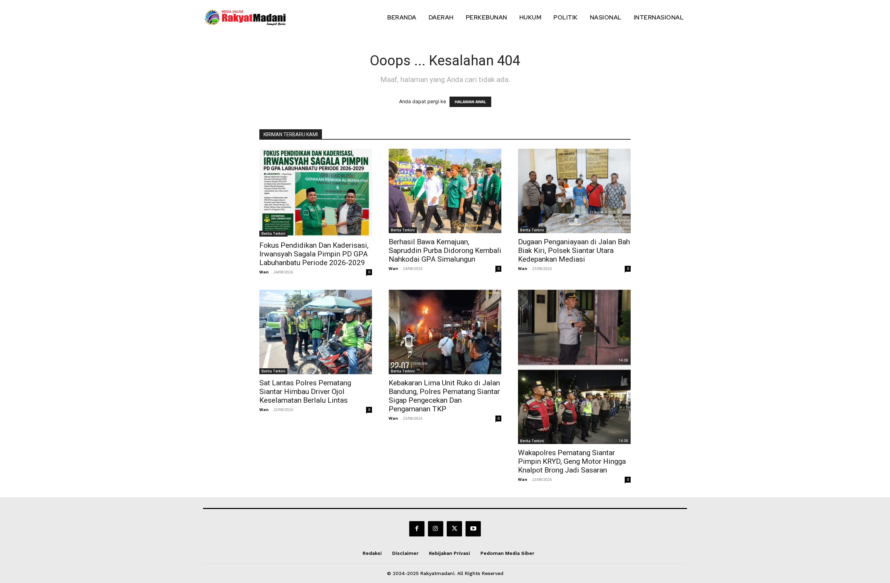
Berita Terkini (273, 233)
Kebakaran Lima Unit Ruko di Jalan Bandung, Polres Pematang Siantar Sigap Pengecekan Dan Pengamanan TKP (444, 396)
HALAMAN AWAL (470, 101)
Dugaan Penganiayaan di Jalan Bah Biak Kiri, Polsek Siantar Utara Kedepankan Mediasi (574, 250)
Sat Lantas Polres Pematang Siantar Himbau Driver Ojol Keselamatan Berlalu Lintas (305, 391)
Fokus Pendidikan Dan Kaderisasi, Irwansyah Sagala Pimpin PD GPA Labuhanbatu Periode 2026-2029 (314, 254)
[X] (454, 528)
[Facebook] (416, 528)
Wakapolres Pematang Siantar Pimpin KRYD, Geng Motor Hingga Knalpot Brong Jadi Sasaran (572, 461)
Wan (264, 271)
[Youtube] (473, 528)
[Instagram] (435, 528)
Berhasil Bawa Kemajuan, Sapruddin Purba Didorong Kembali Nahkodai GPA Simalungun (445, 250)
